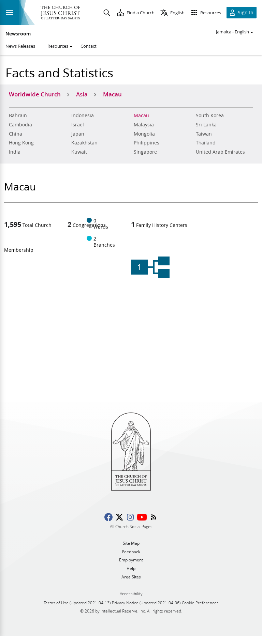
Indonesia (82, 115)
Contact (89, 46)
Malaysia (144, 124)
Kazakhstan (84, 142)
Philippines (146, 142)
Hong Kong (21, 142)
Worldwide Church (35, 94)
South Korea (210, 115)
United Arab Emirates (220, 152)
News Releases (20, 46)
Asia (82, 94)
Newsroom (18, 33)
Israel (77, 124)
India (14, 152)
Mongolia (144, 133)
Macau (141, 115)
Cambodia (20, 124)
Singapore (145, 152)
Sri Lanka (206, 124)
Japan (77, 133)
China (15, 133)
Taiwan (204, 133)
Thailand (206, 142)
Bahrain (18, 115)
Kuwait (79, 152)
